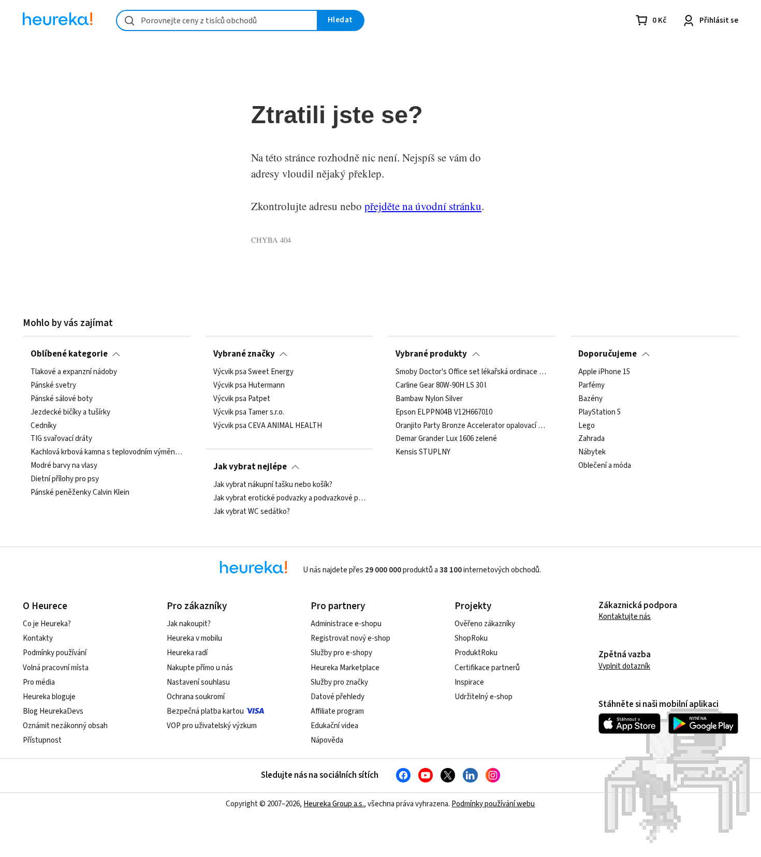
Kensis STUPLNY (423, 453)
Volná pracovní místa (56, 667)
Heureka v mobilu (194, 638)
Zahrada (591, 439)
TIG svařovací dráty (61, 439)
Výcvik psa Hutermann (249, 385)
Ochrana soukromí (196, 696)
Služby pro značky (339, 682)
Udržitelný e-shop (484, 696)
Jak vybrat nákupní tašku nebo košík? (272, 485)
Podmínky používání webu (493, 804)
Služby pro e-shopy (341, 652)
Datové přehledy (337, 696)
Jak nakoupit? (189, 623)
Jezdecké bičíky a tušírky (70, 412)
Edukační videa (334, 725)
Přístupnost (42, 740)
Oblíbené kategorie (69, 354)
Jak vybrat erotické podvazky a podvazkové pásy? (289, 498)
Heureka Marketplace (345, 667)
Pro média (39, 682)
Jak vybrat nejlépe (250, 467)
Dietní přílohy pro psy (65, 479)
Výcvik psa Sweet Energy (253, 372)
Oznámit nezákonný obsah (65, 725)
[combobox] (217, 20)
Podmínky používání (54, 652)
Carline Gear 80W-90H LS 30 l (441, 385)
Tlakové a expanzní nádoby (74, 372)
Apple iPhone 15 (604, 372)
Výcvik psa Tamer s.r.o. (248, 412)
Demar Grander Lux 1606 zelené (446, 439)
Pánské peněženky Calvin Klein (80, 492)
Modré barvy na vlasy (64, 466)
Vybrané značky (244, 354)
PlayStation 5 (599, 412)
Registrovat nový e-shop (350, 638)
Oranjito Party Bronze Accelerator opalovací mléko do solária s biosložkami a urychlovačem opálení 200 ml (472, 426)
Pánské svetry (53, 385)
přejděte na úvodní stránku (422, 206)
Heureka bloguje (49, 696)
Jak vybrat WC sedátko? (251, 512)
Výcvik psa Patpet (241, 399)
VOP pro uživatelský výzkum (212, 725)
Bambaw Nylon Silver (429, 399)
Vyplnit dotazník (624, 666)
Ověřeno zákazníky (485, 623)
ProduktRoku (476, 652)
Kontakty (38, 638)
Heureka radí (187, 652)
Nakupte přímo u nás (200, 667)
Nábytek (592, 453)
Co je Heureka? (47, 623)
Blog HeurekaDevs (53, 711)
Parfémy (591, 385)
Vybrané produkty (431, 354)
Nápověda (327, 740)
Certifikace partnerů (487, 667)
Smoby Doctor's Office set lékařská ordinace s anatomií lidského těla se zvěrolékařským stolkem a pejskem (472, 372)
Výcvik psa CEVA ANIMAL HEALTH (267, 426)
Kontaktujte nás (624, 616)
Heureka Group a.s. (333, 804)
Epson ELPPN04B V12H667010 (444, 412)
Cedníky (43, 426)
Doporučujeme (607, 354)
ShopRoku (471, 638)
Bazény (590, 399)
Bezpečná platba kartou (205, 711)
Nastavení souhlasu (198, 682)
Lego (586, 426)
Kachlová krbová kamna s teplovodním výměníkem (107, 453)
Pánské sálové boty (62, 399)
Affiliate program (337, 711)
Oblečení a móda (604, 466)
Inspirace (469, 682)
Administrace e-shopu (346, 623)
